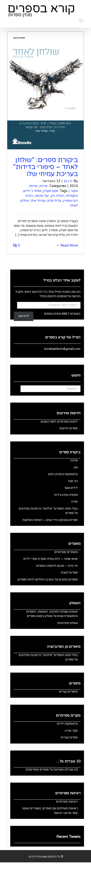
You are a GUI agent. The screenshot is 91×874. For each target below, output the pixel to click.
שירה (74, 502)
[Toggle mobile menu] (81, 20)
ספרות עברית (69, 737)
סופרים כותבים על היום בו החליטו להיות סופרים (48, 579)
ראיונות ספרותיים (67, 802)
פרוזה (43, 186)
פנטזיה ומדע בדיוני (66, 495)
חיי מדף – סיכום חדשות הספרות (57, 566)
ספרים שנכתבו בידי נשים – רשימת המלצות (50, 520)
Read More (69, 245)
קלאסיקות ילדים (67, 724)
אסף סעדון (50, 191)
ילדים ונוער (71, 488)
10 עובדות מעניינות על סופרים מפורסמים (52, 769)
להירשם (23, 316)
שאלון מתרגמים (67, 623)
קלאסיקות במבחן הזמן (63, 474)
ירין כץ (68, 181)
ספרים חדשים (69, 428)
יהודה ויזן (57, 196)
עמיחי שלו (38, 201)
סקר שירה (71, 731)
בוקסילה (72, 196)
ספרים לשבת (69, 572)
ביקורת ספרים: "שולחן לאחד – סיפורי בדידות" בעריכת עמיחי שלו (45, 167)
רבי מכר (73, 481)
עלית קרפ (54, 201)
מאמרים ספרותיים (66, 552)
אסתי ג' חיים (32, 191)
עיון (76, 467)
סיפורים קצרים (68, 692)
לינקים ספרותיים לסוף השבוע (59, 422)
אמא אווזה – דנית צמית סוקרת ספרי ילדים (50, 559)
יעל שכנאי (42, 196)
